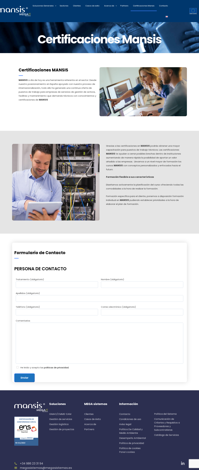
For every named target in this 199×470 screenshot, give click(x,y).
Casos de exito (92, 5)
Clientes (77, 5)
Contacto (163, 5)
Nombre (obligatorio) (112, 279)
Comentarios (23, 320)
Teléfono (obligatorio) (28, 306)
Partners (124, 5)
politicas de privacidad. (56, 367)
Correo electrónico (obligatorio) (118, 306)
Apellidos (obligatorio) (28, 293)
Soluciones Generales (43, 5)
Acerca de (109, 5)
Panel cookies (127, 452)
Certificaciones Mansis (143, 5)
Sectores (64, 5)
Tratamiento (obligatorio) (30, 279)
